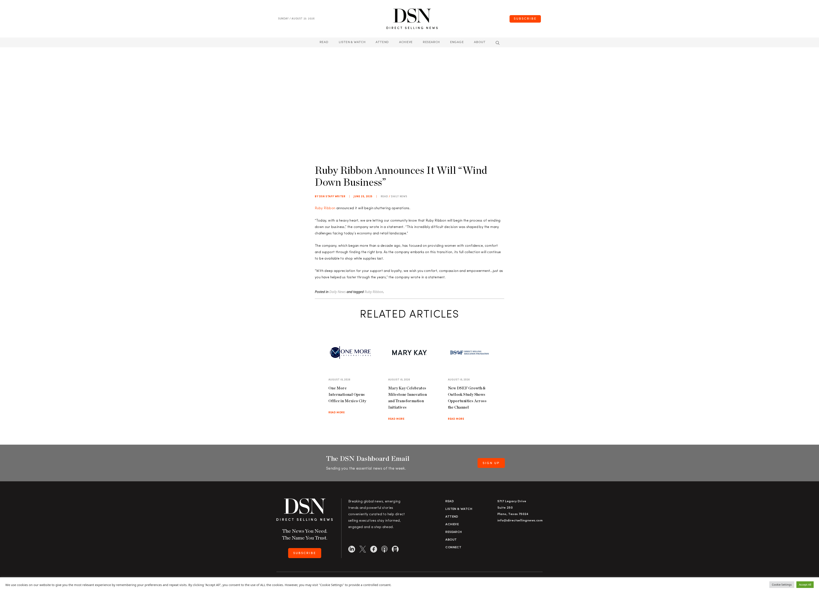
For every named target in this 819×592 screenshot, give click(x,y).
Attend (451, 516)
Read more (336, 412)
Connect (453, 547)
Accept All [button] (805, 584)
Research (431, 42)
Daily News (399, 196)
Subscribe (525, 18)
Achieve (406, 42)
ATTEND (382, 42)
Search (498, 43)
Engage (457, 42)
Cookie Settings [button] (782, 584)
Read (323, 42)
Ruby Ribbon (325, 208)
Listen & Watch (352, 42)
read (384, 196)
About (479, 42)
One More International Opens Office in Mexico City (347, 394)
